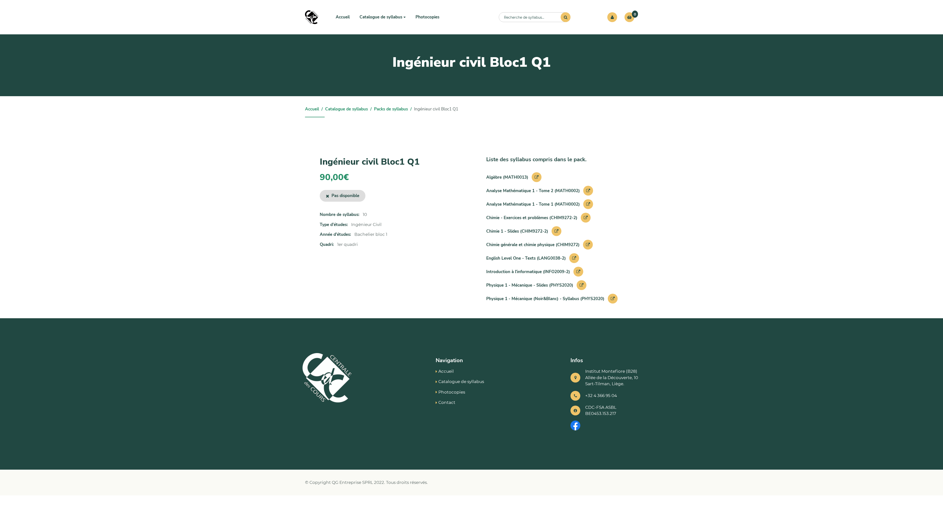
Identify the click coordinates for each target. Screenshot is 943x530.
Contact (446, 402)
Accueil (343, 17)
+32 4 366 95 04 (601, 395)
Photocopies (427, 17)
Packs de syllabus (391, 109)
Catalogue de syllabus (346, 109)
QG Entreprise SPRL (352, 482)
